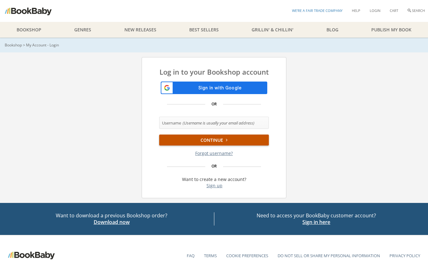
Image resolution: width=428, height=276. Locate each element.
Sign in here (316, 222)
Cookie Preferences (247, 255)
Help (356, 10)
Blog (332, 30)
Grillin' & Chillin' (272, 30)
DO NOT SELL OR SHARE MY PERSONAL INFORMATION (329, 255)
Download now (112, 222)
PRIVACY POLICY (404, 255)
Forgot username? (214, 153)
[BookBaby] (33, 11)
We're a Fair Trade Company (317, 10)
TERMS (210, 255)
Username (208, 123)
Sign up (214, 185)
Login (375, 10)
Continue (212, 140)
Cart (394, 10)
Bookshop (13, 45)
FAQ (191, 255)
